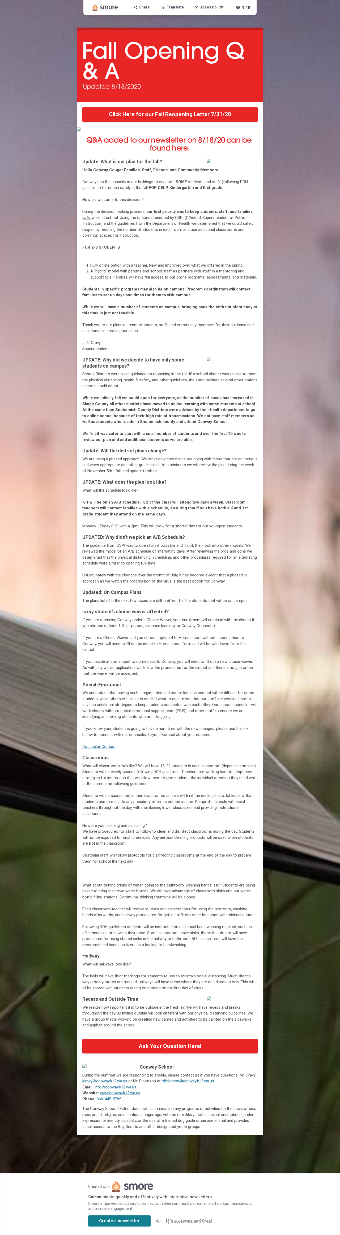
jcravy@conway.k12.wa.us (104, 1081)
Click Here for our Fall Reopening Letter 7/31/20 (170, 114)
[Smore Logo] (105, 7)
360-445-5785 (109, 1099)
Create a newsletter (119, 1220)
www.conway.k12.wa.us (120, 1093)
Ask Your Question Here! (170, 1046)
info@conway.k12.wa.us (115, 1087)
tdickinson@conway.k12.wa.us (188, 1081)
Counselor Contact (99, 746)
